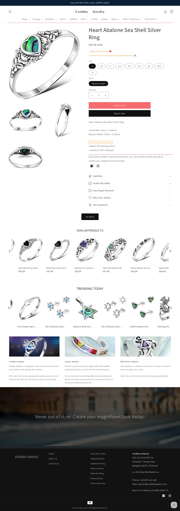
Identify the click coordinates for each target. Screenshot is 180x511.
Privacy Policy (97, 478)
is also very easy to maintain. (156, 376)
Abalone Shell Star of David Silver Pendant (83, 326)
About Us (53, 458)
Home (51, 453)
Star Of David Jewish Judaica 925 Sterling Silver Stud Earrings (111, 326)
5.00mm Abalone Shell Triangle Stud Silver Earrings (140, 326)
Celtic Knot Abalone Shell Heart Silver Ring (113, 268)
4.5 (101, 66)
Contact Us (54, 463)
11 (93, 72)
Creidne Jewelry (15, 366)
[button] (10, 12)
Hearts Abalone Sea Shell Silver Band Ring (141, 268)
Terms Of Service (98, 483)
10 (149, 66)
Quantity (92, 90)
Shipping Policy (97, 458)
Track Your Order (98, 453)
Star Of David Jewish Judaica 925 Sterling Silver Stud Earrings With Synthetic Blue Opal (55, 326)
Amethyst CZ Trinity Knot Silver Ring (85, 268)
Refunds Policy (97, 473)
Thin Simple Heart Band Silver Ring (27, 326)
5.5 (119, 66)
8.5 (129, 66)
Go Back (90, 216)
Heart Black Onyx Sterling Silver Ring (28, 268)
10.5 (159, 66)
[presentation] (10, 251)
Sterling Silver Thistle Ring (168, 326)
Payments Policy (98, 463)
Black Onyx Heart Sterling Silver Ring (57, 268)
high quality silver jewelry (99, 366)
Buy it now (119, 113)
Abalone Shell (98, 83)
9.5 (139, 66)
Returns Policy (97, 468)
